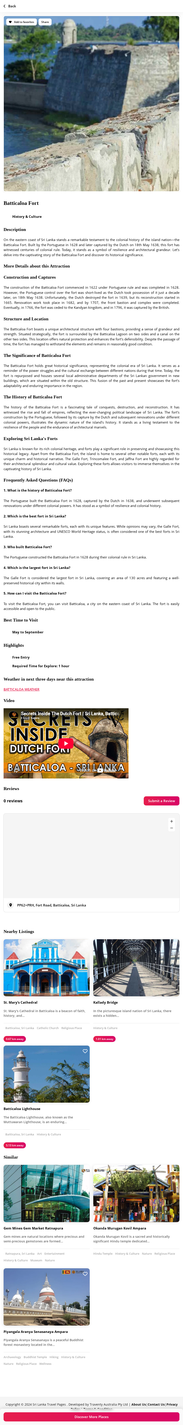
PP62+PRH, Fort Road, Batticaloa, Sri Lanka (51, 905)
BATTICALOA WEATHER (22, 689)
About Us (138, 1404)
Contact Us (156, 1404)
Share (45, 22)
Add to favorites (23, 22)
